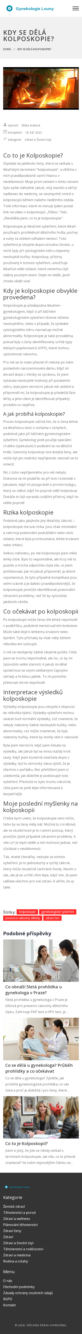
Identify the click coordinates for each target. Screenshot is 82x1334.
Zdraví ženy (12, 1230)
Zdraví (8, 1237)
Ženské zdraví (14, 1206)
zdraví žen (52, 918)
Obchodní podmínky (19, 1286)
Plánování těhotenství (20, 1224)
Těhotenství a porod (19, 1212)
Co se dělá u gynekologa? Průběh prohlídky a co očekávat (39, 1068)
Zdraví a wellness (16, 1218)
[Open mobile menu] (76, 8)
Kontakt (9, 1305)
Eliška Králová (30, 125)
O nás (7, 1280)
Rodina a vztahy (15, 1261)
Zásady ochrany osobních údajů (28, 1293)
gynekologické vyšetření (57, 912)
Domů (7, 49)
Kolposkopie (27, 912)
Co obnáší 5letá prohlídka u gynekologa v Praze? (33, 989)
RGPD (7, 1299)
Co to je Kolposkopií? (26, 1143)
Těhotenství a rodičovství (23, 1249)
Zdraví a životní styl (38, 140)
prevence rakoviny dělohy (22, 918)
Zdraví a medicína (16, 1255)
